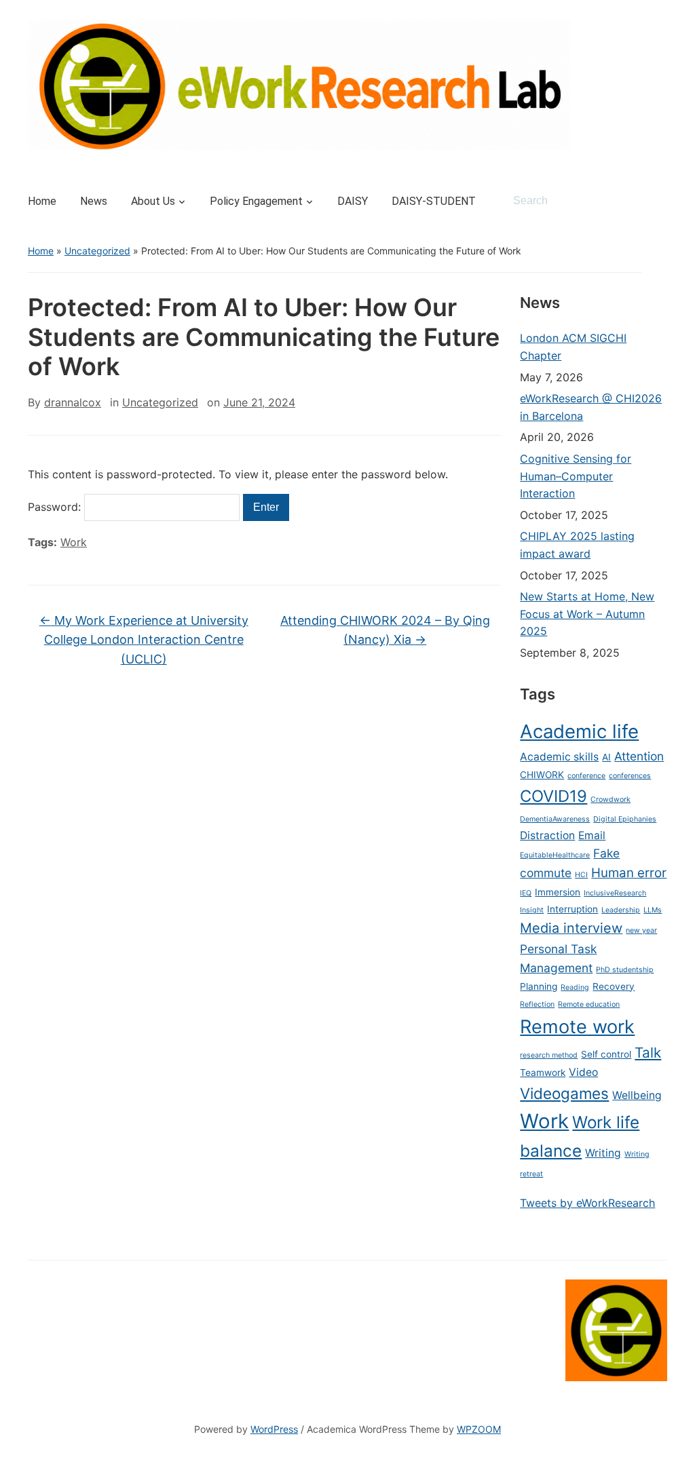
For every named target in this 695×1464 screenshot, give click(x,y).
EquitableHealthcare (555, 855)
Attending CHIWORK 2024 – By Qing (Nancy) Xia (385, 630)
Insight (532, 910)
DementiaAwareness (555, 819)
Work (73, 542)
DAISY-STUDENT (434, 201)
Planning (538, 986)
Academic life (579, 731)
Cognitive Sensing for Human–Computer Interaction (575, 476)
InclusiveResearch (615, 893)
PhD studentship (625, 969)
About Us (153, 201)
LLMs (652, 910)
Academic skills (559, 756)
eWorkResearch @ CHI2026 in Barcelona (591, 407)
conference (586, 775)
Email (591, 835)
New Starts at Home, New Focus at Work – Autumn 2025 (587, 614)
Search (650, 200)
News (93, 201)
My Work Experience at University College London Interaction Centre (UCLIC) (143, 640)
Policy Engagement (256, 201)
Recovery (614, 986)
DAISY (352, 201)
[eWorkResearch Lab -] (299, 84)
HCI (581, 874)
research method (549, 1055)
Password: (56, 507)
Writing (603, 1153)
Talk (648, 1052)
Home (42, 201)
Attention (639, 756)
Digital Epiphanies (624, 819)
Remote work (577, 1027)
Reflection (537, 1004)
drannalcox (72, 402)
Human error (628, 873)
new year (641, 930)
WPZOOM (479, 1429)
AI (606, 757)
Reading (575, 987)
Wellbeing (637, 1095)
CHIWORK (542, 774)
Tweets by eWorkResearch (587, 1203)
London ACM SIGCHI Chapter (573, 346)
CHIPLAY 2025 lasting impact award (577, 544)
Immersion (557, 892)
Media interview (571, 928)
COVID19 (553, 796)
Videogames (564, 1093)
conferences (630, 775)
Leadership (620, 910)
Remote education (589, 1004)
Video (583, 1072)
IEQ (525, 893)
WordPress (274, 1429)
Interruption (572, 909)
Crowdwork (610, 799)
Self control (606, 1054)
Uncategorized (97, 250)
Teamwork (542, 1072)
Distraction (547, 835)
